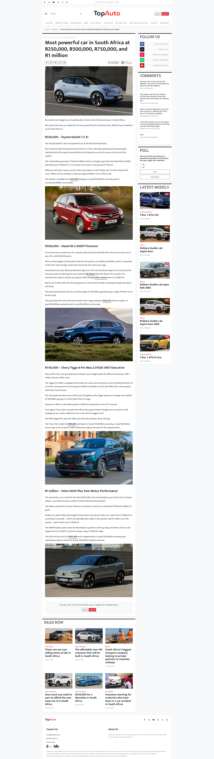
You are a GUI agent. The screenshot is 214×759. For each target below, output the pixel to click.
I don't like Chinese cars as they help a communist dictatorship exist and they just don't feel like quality (155, 124)
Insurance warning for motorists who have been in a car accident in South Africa (118, 699)
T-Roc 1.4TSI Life (149, 215)
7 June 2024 (58, 37)
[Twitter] (49, 2)
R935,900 (73, 536)
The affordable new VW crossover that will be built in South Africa (88, 652)
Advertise (164, 23)
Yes (143, 164)
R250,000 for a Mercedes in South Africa (86, 697)
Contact (154, 23)
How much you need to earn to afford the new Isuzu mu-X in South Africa (58, 699)
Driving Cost (121, 23)
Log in (158, 14)
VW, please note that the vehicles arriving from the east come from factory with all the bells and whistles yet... (154, 97)
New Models (76, 23)
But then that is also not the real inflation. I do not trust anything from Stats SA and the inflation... (154, 83)
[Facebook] (44, 2)
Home (47, 29)
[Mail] (64, 62)
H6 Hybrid (90, 274)
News (86, 23)
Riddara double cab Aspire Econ (151, 250)
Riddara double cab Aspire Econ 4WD (151, 322)
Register (165, 14)
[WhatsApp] (62, 2)
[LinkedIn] (67, 2)
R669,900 (72, 424)
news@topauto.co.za (53, 734)
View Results (155, 177)
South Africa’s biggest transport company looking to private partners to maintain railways (118, 656)
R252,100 (74, 179)
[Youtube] (53, 2)
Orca (141, 134)
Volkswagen (145, 212)
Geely (142, 245)
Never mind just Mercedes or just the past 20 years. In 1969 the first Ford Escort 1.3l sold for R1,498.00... (154, 111)
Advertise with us (52, 738)
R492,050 (107, 300)
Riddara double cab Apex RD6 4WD (154, 286)
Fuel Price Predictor (138, 23)
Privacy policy (50, 742)
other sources (101, 277)
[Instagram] (58, 2)
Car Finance (96, 23)
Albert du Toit (70, 37)
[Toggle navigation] (46, 14)
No (143, 167)
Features (49, 23)
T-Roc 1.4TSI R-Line (151, 357)
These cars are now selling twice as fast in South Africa (58, 652)
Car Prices (108, 23)
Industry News (62, 23)
